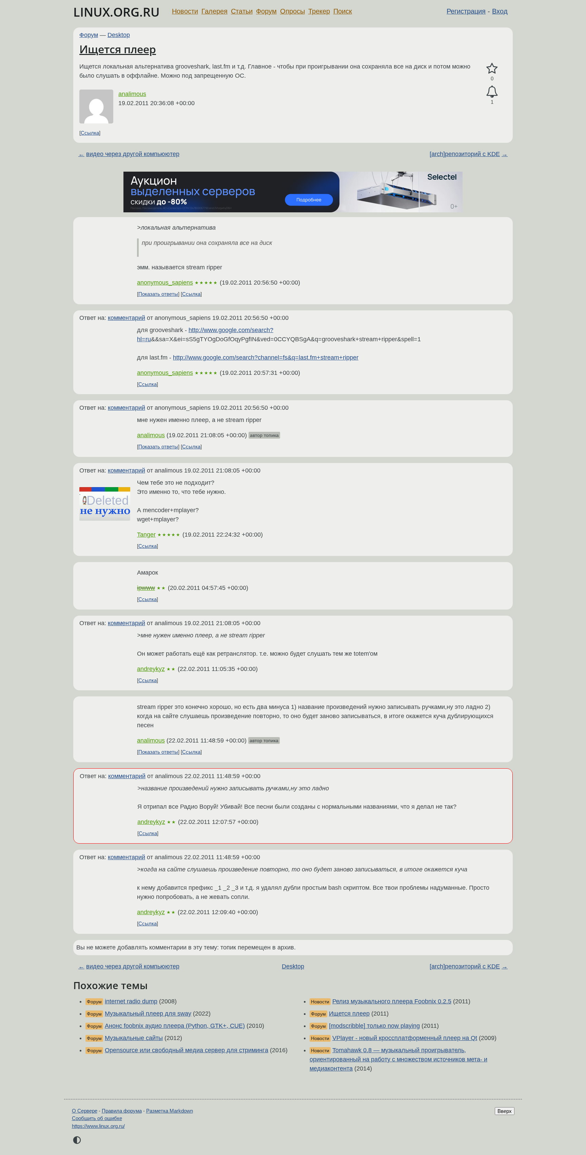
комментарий (126, 317)
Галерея (214, 11)
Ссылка (90, 133)
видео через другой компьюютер (132, 154)
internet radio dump (131, 1001)
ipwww (146, 587)
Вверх (504, 1111)
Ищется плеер (117, 49)
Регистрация (466, 11)
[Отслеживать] (492, 92)
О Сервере (84, 1111)
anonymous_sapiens (165, 282)
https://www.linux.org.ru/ (98, 1126)
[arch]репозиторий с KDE (465, 154)
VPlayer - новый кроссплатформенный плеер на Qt (404, 1038)
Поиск (342, 11)
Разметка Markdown (169, 1111)
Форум (266, 11)
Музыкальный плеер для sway (148, 1013)
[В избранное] (492, 69)
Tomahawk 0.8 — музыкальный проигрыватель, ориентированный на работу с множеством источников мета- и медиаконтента (398, 1059)
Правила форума (122, 1111)
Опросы (292, 11)
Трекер (319, 11)
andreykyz (151, 669)
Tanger (146, 534)
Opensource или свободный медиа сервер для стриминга (186, 1050)
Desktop (119, 35)
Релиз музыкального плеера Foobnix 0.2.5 (391, 1001)
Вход (500, 11)
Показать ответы (158, 294)
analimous (132, 94)
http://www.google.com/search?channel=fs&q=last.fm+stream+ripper (265, 357)
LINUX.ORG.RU (116, 12)
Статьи (242, 11)
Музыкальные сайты (134, 1038)
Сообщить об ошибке (97, 1118)
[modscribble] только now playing (374, 1025)
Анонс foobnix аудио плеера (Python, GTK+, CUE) (175, 1025)
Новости (185, 11)
